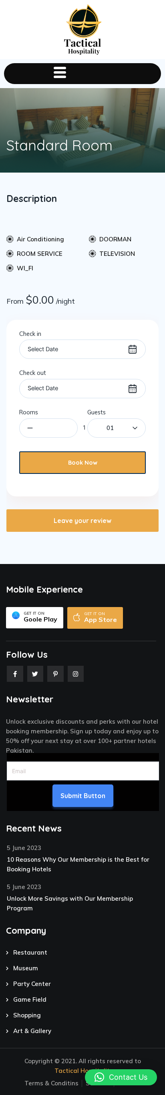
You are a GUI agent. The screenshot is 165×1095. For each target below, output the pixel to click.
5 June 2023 (24, 848)
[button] (121, 1077)
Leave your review (82, 521)
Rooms (28, 412)
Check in (30, 334)
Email (14, 756)
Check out (32, 373)
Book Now (82, 462)
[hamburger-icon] (59, 73)
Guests (96, 412)
